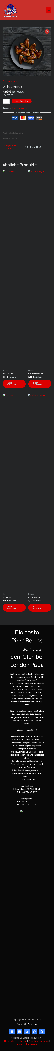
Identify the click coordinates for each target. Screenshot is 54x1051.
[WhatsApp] (34, 1031)
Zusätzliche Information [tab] (13, 133)
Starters (14, 81)
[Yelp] (42, 1031)
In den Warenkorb (21, 101)
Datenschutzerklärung (15, 1041)
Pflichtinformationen (38, 1041)
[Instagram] (19, 1031)
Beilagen (6, 81)
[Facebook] (12, 1031)
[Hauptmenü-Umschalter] (48, 9)
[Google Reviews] (27, 1031)
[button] (47, 31)
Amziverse (32, 1024)
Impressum (31, 1044)
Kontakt (20, 1044)
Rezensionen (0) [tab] (10, 138)
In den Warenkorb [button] (11, 384)
